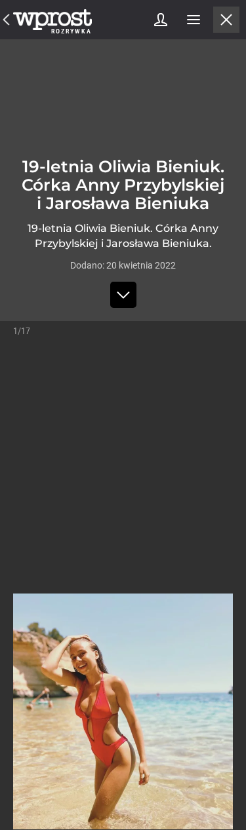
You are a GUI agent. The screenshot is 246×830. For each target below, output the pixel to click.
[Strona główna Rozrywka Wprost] (52, 19)
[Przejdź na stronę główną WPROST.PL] (6, 19)
